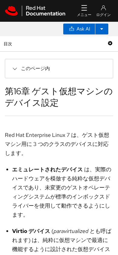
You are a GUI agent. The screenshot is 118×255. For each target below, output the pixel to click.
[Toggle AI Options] (101, 29)
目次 (8, 44)
